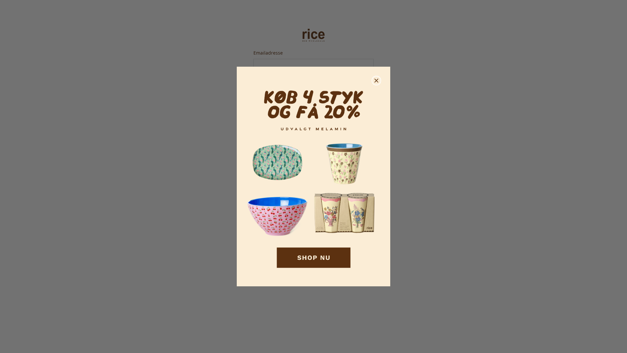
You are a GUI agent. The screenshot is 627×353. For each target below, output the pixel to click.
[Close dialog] (376, 80)
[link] (313, 177)
